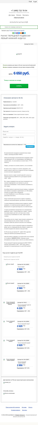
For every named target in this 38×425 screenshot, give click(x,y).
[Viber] (17, 33)
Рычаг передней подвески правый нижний (24, 305)
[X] (23, 33)
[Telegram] (15, 33)
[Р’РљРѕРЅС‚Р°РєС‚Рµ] (19, 33)
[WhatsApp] (13, 33)
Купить (19, 86)
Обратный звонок (19, 17)
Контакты (26, 15)
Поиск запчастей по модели (13, 407)
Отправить (30, 146)
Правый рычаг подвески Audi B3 (12, 256)
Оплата (18, 15)
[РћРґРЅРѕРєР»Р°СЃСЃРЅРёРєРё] (21, 33)
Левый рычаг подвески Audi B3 (11, 259)
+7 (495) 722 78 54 (19, 10)
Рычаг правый (21, 285)
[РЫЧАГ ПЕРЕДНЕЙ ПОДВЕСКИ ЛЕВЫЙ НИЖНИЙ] (19, 49)
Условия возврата (15, 410)
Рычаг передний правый (24, 343)
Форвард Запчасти (20, 415)
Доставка (12, 15)
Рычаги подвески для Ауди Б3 (16, 30)
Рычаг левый (21, 266)
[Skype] (25, 33)
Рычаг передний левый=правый (22, 362)
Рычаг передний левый (24, 323)
